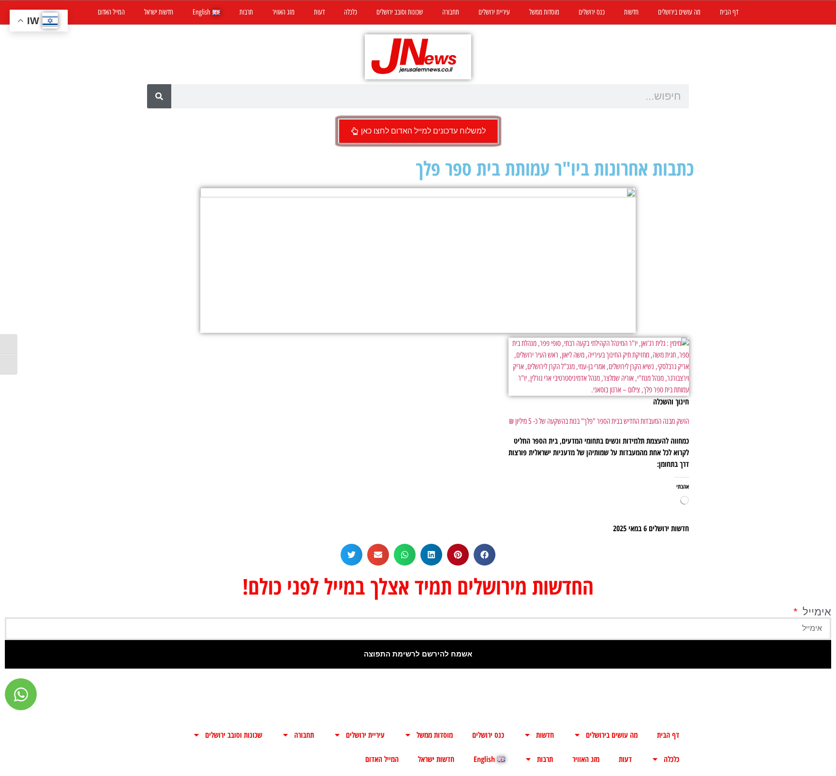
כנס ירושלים (592, 12)
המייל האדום (111, 12)
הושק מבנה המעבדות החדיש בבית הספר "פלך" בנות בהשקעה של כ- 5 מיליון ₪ (599, 421)
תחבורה (450, 12)
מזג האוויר (283, 12)
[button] (484, 555)
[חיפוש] (159, 96)
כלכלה (350, 12)
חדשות (631, 12)
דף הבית (729, 12)
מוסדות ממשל (544, 12)
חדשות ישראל (158, 12)
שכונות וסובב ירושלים (399, 12)
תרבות (246, 12)
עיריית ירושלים (494, 12)
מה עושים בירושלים (679, 12)
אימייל (815, 612)
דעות (319, 12)
